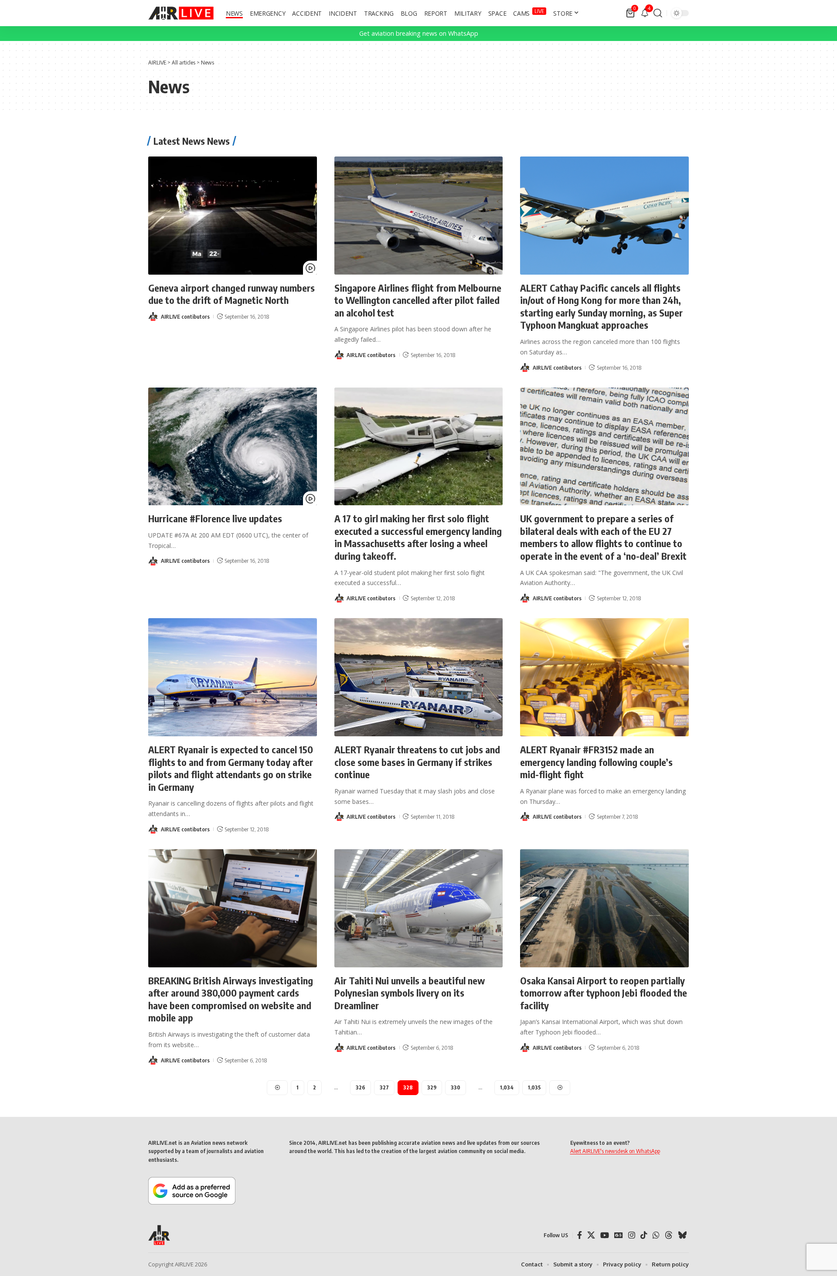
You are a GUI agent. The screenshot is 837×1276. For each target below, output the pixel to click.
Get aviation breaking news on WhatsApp (418, 33)
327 (384, 1087)
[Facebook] (579, 1235)
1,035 (534, 1087)
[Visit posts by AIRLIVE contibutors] (153, 316)
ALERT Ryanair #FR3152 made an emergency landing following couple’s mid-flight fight (596, 761)
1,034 (507, 1087)
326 (360, 1087)
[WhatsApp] (656, 1235)
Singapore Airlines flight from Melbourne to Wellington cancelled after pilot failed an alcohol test (417, 300)
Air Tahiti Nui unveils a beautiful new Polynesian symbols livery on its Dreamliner (409, 992)
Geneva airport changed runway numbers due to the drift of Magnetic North (231, 294)
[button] (657, 13)
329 (431, 1087)
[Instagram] (631, 1235)
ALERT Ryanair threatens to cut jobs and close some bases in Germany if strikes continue (417, 761)
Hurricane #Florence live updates (215, 518)
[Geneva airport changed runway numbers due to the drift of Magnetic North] (232, 216)
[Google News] (618, 1235)
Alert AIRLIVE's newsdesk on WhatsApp (615, 1150)
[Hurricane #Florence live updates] (232, 447)
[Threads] (669, 1235)
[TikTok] (644, 1235)
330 (455, 1087)
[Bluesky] (682, 1235)
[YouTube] (604, 1235)
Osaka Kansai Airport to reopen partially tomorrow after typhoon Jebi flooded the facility (603, 992)
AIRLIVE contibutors (185, 316)
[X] (591, 1235)
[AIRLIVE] (181, 13)
